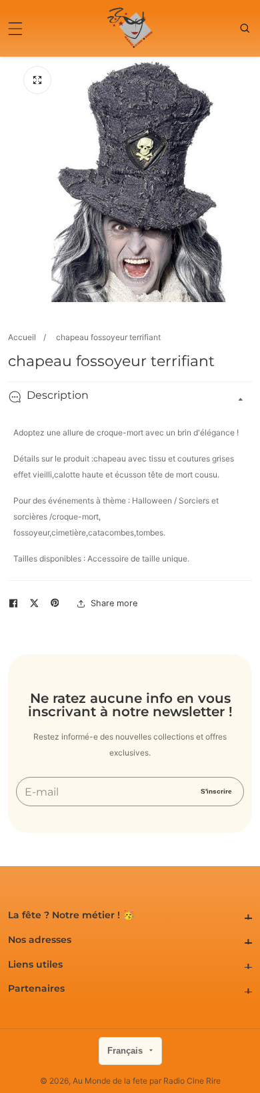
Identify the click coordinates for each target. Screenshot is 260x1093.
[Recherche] (246, 28)
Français (126, 1051)
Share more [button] (114, 603)
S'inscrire (216, 791)
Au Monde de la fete (110, 1081)
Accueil (22, 337)
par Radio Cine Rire (185, 1081)
